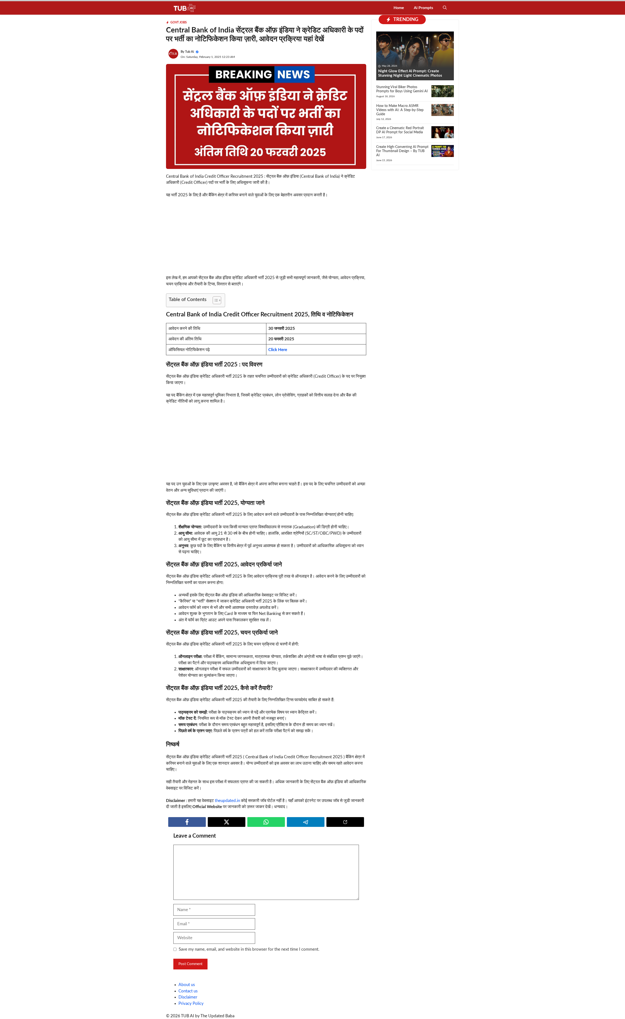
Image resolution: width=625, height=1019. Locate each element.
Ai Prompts (423, 8)
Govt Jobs (178, 22)
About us (186, 985)
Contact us (188, 991)
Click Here (277, 350)
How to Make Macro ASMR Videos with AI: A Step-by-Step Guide (400, 110)
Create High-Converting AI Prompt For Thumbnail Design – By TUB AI (402, 151)
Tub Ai (189, 51)
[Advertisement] (266, 238)
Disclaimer (187, 997)
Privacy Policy (191, 1003)
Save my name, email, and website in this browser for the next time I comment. (249, 949)
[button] (445, 8)
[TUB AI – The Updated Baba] (184, 8)
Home (399, 8)
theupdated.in (227, 801)
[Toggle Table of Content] (214, 300)
